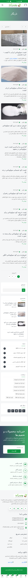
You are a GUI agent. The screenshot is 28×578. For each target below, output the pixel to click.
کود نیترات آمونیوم (14, 367)
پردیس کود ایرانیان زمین (10, 570)
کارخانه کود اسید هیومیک (19, 390)
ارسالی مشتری (23, 544)
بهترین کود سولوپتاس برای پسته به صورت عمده (14, 235)
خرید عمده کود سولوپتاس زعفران (14, 193)
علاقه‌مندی (9, 547)
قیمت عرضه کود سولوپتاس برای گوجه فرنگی (15, 213)
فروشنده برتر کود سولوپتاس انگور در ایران (14, 256)
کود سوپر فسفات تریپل (14, 353)
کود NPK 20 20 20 (14, 348)
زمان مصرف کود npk (20, 394)
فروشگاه (10, 541)
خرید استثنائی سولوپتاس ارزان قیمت (15, 89)
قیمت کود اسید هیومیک (19, 380)
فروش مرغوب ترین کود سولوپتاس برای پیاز (14, 127)
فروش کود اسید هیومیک (19, 387)
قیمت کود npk (9, 397)
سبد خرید (9, 544)
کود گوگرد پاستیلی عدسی (14, 362)
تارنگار (11, 538)
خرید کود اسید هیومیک (19, 383)
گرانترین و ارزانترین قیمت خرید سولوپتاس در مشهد (15, 148)
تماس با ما (24, 541)
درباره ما (25, 538)
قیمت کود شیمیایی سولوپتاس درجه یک (14, 171)
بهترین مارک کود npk (19, 397)
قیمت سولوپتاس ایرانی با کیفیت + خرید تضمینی (14, 53)
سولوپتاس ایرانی (13, 58)
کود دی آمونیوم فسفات (14, 358)
